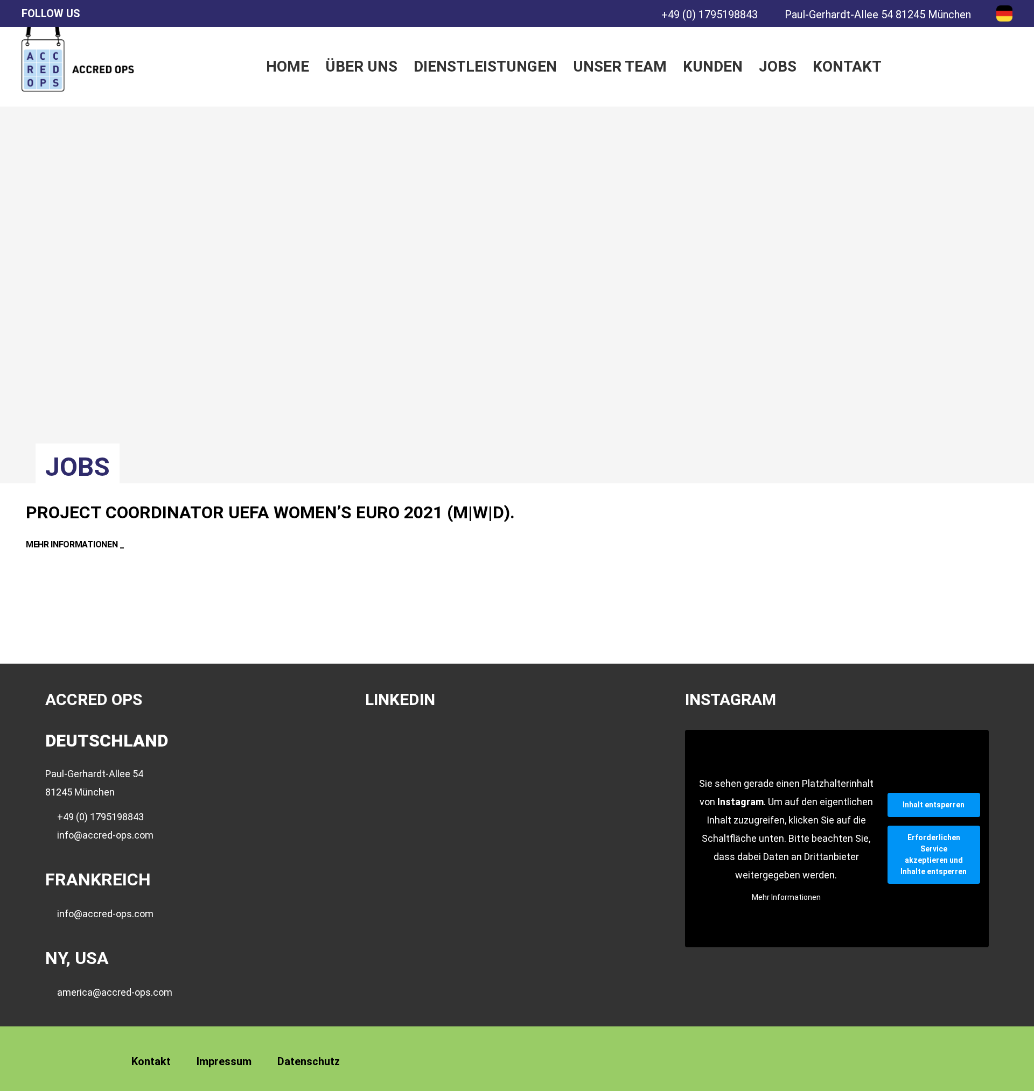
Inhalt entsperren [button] (934, 804)
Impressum (224, 1061)
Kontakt (151, 1061)
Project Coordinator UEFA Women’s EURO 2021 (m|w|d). (270, 512)
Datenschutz (308, 1061)
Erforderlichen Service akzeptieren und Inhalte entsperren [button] (933, 854)
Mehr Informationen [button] (786, 897)
